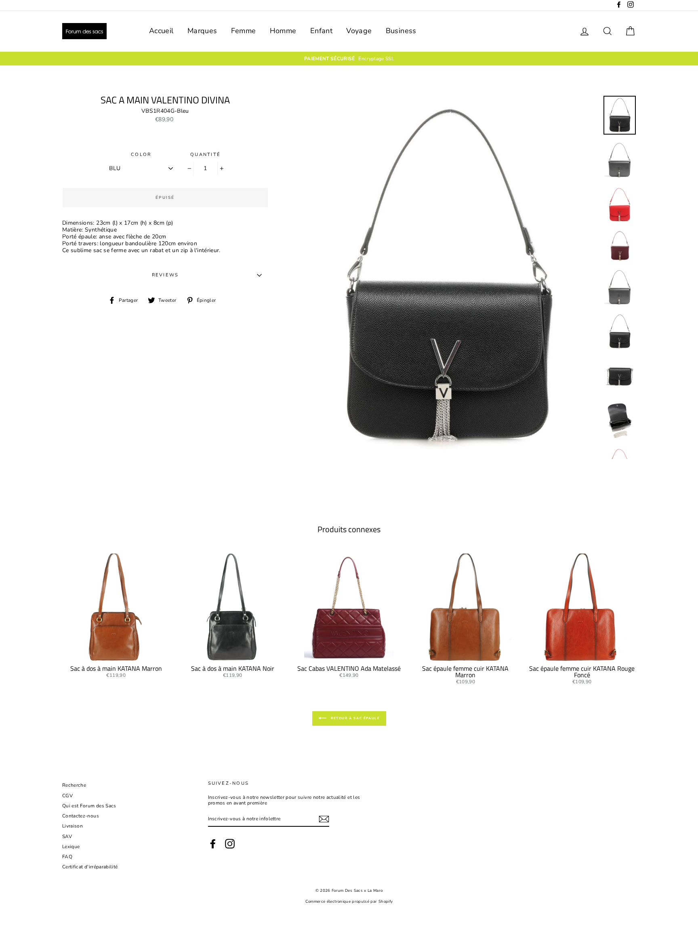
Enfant (321, 31)
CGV (67, 795)
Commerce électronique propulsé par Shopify (349, 901)
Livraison (72, 826)
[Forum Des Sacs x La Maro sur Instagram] (230, 844)
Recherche (74, 785)
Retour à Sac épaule (355, 718)
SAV (67, 836)
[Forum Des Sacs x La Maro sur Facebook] (213, 844)
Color (141, 154)
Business (401, 31)
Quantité (205, 154)
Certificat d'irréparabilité (90, 867)
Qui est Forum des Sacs (89, 806)
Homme (283, 31)
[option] (349, 58)
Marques (202, 31)
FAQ (67, 856)
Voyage (359, 31)
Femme (243, 31)
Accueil (161, 31)
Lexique (71, 846)
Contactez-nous (80, 816)
